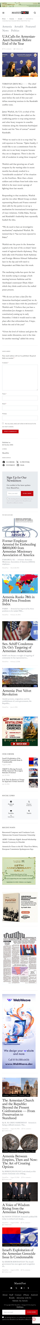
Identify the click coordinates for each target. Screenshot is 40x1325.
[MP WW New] (19, 1031)
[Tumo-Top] (20, 4)
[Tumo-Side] (19, 871)
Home (4, 19)
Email (4, 404)
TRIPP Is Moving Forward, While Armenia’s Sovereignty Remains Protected (12, 771)
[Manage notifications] (34, 1319)
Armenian (5, 1095)
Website (4, 414)
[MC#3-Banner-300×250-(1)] (20, 731)
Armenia (11, 19)
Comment (5, 363)
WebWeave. (20, 1307)
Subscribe (27, 493)
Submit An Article (20, 1300)
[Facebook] (11, 1288)
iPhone (26, 1295)
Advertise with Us (23, 1298)
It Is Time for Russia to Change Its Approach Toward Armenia (13, 781)
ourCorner (27, 1245)
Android (34, 1295)
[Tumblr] (28, 1288)
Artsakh (20, 19)
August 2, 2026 (6, 764)
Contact (18, 1295)
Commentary (13, 1095)
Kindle (12, 1298)
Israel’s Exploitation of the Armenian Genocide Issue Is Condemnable (12, 760)
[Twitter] (16, 1288)
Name (4, 394)
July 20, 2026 (6, 775)
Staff (11, 1295)
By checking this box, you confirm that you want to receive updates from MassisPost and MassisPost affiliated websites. (19, 501)
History (28, 1151)
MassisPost (5, 453)
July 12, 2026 (5, 784)
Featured (31, 26)
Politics (15, 30)
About (5, 1295)
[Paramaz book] (20, 907)
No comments (7, 49)
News (5, 30)
